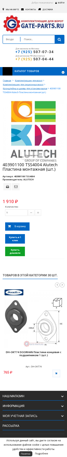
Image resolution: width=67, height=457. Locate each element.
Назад (57, 285)
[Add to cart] (56, 373)
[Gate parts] (33, 24)
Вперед (62, 285)
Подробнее (41, 453)
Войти (61, 3)
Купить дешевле (15, 251)
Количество (11, 206)
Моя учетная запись (20, 416)
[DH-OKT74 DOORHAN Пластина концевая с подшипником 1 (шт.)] (33, 318)
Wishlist (54, 71)
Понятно (25, 453)
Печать (8, 187)
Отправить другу (16, 187)
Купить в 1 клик (15, 239)
